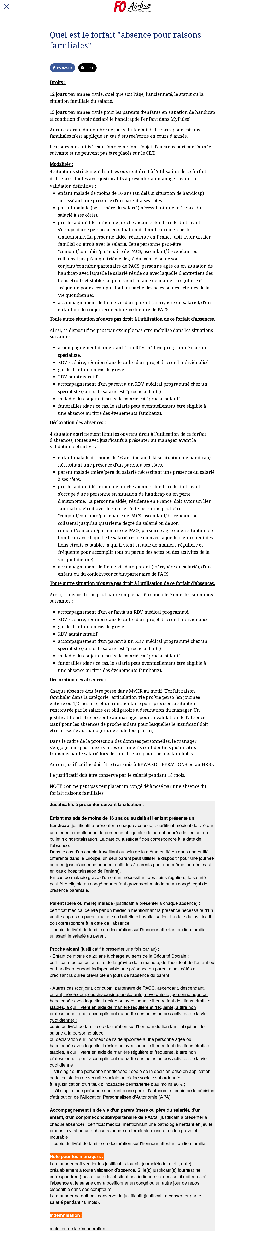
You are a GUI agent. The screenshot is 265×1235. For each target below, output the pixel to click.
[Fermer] (6, 6)
